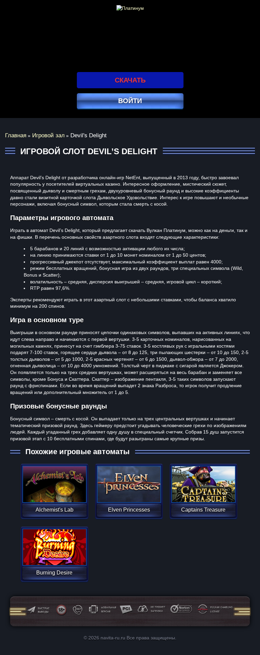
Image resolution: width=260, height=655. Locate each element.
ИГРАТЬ (54, 479)
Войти (130, 100)
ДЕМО (54, 492)
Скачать (130, 80)
